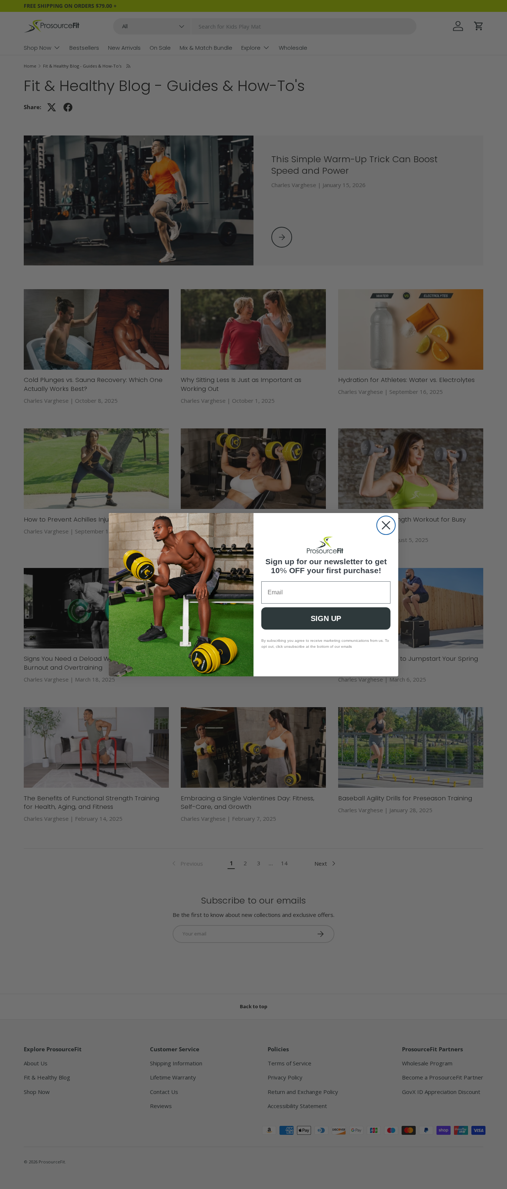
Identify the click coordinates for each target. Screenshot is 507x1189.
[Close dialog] (386, 525)
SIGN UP (326, 618)
